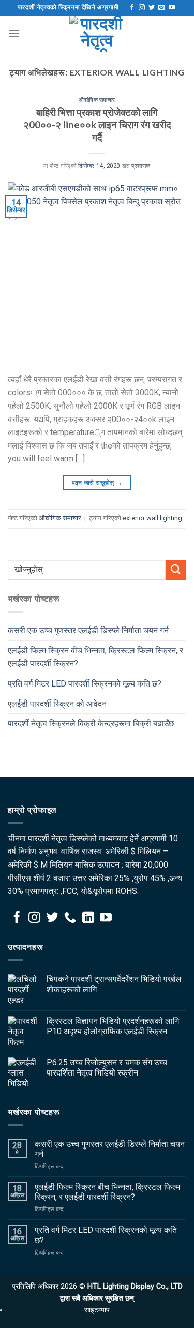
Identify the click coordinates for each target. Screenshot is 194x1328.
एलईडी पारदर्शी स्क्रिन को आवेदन (57, 704)
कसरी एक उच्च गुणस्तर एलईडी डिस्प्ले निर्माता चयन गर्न (88, 630)
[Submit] (176, 570)
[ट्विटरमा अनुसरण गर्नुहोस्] (151, 7)
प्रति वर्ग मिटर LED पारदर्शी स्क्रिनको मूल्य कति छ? (84, 684)
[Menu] (14, 33)
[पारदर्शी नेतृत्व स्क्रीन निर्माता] (97, 34)
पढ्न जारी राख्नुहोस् (97, 482)
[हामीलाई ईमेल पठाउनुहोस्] (161, 7)
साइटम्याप (97, 1310)
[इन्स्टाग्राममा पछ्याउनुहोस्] (142, 7)
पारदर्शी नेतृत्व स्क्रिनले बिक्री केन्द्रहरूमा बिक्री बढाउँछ (91, 723)
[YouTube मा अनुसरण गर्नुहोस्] (172, 7)
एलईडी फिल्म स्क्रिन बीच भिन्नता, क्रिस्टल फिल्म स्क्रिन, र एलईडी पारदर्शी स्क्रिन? (95, 657)
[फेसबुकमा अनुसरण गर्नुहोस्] (132, 7)
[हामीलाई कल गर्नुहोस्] (70, 918)
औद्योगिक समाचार (97, 99)
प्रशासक (141, 165)
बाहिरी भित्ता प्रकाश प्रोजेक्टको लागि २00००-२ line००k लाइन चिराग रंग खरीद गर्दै (97, 125)
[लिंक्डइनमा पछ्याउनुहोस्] (88, 918)
